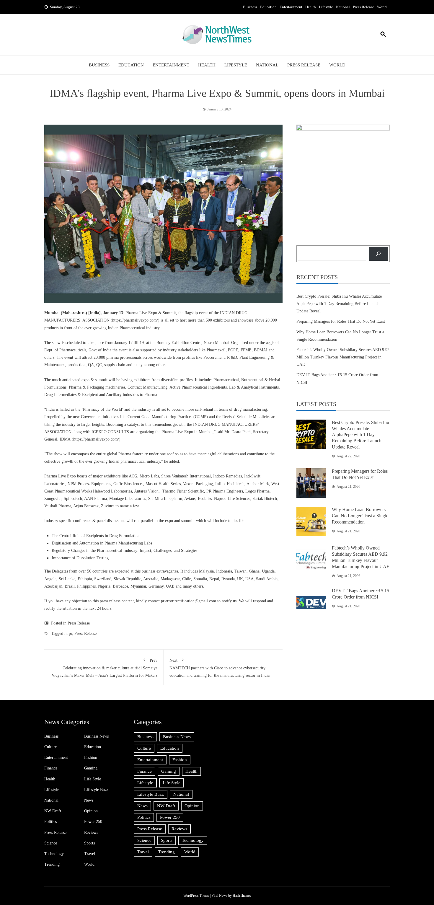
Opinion (91, 811)
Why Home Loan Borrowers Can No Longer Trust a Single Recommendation (360, 515)
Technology (54, 854)
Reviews (91, 832)
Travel (89, 854)
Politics (50, 821)
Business (250, 7)
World (382, 7)
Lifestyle (326, 7)
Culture (50, 747)
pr (70, 633)
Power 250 (93, 821)
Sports (89, 843)
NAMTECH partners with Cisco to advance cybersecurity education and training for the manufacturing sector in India (219, 668)
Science (50, 843)
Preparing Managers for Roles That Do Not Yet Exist (340, 321)
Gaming (90, 768)
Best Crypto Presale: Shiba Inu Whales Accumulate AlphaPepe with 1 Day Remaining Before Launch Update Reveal (339, 303)
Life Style (92, 779)
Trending (52, 864)
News (88, 800)
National (343, 7)
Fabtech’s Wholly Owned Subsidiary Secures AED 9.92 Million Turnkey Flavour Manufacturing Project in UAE (342, 357)
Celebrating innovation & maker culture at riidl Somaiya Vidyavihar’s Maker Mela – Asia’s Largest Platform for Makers (104, 668)
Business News (96, 736)
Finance (50, 768)
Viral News (219, 895)
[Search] (378, 254)
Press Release (363, 7)
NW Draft (52, 811)
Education (268, 7)
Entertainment (291, 7)
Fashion (90, 757)
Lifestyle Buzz (96, 789)
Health (310, 7)
